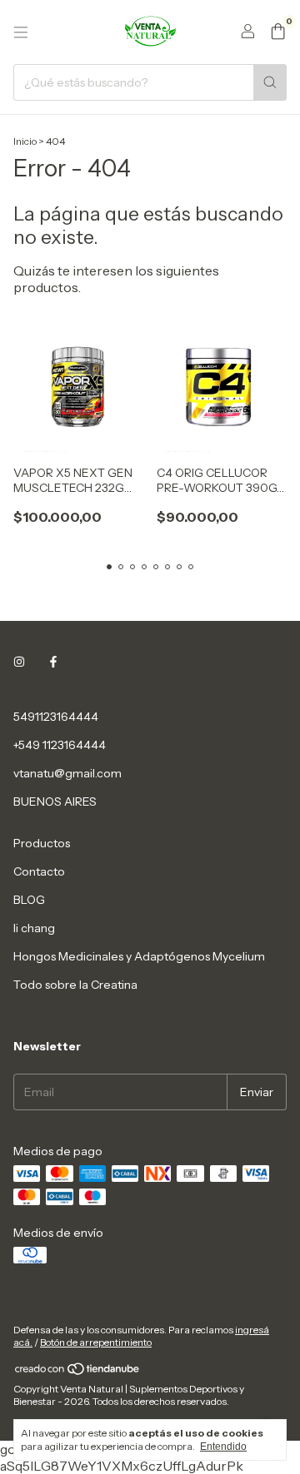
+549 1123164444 (59, 744)
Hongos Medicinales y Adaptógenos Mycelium (139, 956)
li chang (34, 928)
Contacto (39, 871)
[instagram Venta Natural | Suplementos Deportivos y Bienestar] (19, 661)
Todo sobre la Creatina (75, 984)
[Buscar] (270, 82)
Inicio (25, 141)
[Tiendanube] (77, 1372)
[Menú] (20, 32)
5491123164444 (55, 716)
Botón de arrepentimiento (96, 1342)
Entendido (223, 1446)
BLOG (29, 899)
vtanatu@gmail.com (67, 773)
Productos (41, 843)
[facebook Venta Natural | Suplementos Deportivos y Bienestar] (53, 661)
